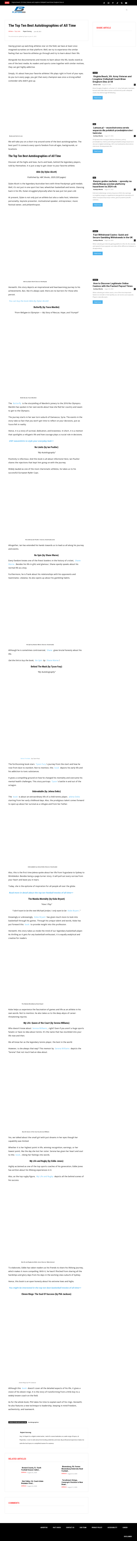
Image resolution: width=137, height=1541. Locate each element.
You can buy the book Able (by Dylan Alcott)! (28, 301)
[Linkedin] (123, 36)
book (56, 767)
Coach (95, 73)
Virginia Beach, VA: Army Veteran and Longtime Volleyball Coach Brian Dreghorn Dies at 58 (112, 79)
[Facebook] (104, 3)
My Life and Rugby (44, 1176)
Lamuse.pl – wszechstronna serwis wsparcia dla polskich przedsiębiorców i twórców (113, 130)
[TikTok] (117, 3)
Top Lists (17, 31)
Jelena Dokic (74, 796)
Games (95, 231)
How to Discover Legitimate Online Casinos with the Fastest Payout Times (113, 284)
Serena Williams (39, 1028)
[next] (75, 3)
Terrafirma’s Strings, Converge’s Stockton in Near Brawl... (72, 1482)
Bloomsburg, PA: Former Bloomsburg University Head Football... (72, 1468)
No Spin (38, 660)
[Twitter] (122, 3)
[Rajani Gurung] (12, 1438)
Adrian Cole (97, 84)
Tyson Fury (41, 764)
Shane (49, 650)
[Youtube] (126, 3)
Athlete (10, 31)
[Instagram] (108, 3)
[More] (129, 36)
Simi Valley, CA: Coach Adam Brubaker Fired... (32, 1482)
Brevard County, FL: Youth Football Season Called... (31, 1469)
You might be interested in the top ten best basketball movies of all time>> (45, 1287)
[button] (126, 10)
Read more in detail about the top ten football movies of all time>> (41, 892)
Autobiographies (33, 1422)
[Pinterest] (113, 3)
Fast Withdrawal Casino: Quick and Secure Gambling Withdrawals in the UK (113, 236)
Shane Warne (52, 660)
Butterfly (17, 403)
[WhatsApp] (117, 36)
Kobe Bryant (72, 910)
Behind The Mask (25, 758)
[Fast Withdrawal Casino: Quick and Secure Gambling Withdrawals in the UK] (114, 221)
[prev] (72, 3)
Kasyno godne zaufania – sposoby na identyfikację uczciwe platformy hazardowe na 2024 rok (112, 184)
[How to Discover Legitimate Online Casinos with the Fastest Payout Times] (114, 270)
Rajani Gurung (27, 31)
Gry (94, 124)
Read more (97, 98)
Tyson (54, 781)
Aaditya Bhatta (98, 136)
